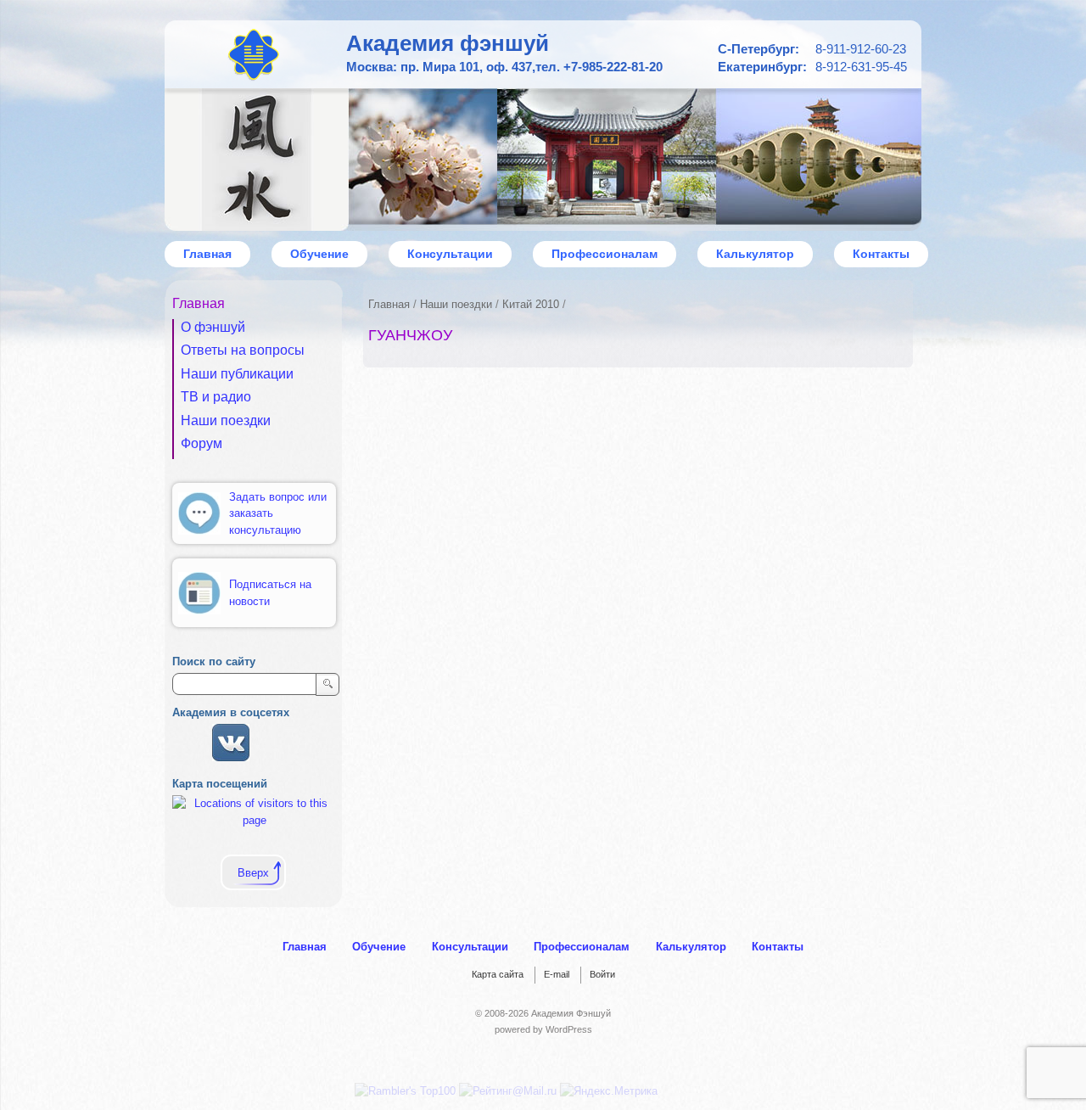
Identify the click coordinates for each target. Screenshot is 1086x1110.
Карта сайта (497, 974)
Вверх (253, 872)
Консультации (450, 254)
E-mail (556, 974)
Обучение (319, 254)
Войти (602, 974)
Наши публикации (237, 374)
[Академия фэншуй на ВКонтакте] (230, 757)
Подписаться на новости (270, 593)
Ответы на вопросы (243, 350)
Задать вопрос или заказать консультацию (278, 513)
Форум (201, 443)
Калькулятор (755, 254)
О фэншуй (213, 327)
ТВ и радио (216, 397)
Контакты (881, 254)
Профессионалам (604, 254)
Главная (389, 304)
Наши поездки (456, 304)
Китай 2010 (530, 304)
